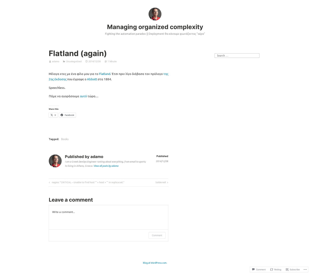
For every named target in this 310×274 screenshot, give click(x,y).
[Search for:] (237, 55)
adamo (55, 61)
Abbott (92, 79)
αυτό (83, 96)
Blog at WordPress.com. (155, 263)
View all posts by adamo (105, 165)
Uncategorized (74, 61)
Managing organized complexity (155, 27)
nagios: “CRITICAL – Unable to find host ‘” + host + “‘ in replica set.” (86, 183)
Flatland (104, 74)
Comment (157, 235)
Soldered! (160, 183)
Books (65, 139)
